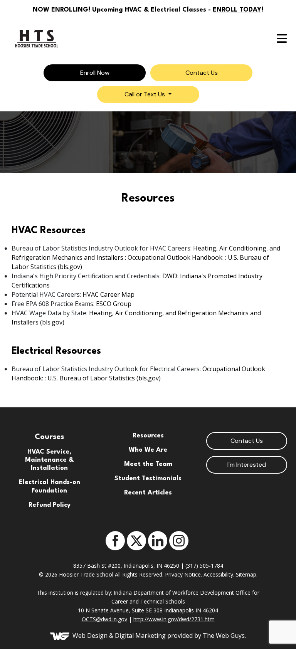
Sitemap (246, 574)
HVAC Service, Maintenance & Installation (49, 460)
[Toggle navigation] (148, 38)
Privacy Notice (183, 574)
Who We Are (148, 450)
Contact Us (246, 441)
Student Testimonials (148, 479)
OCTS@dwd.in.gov (104, 619)
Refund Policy (50, 505)
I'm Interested (246, 465)
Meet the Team (148, 464)
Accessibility (218, 574)
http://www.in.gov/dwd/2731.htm (174, 619)
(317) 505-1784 (204, 565)
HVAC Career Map (108, 294)
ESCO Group (113, 303)
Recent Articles (148, 493)
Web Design (90, 635)
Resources (148, 436)
